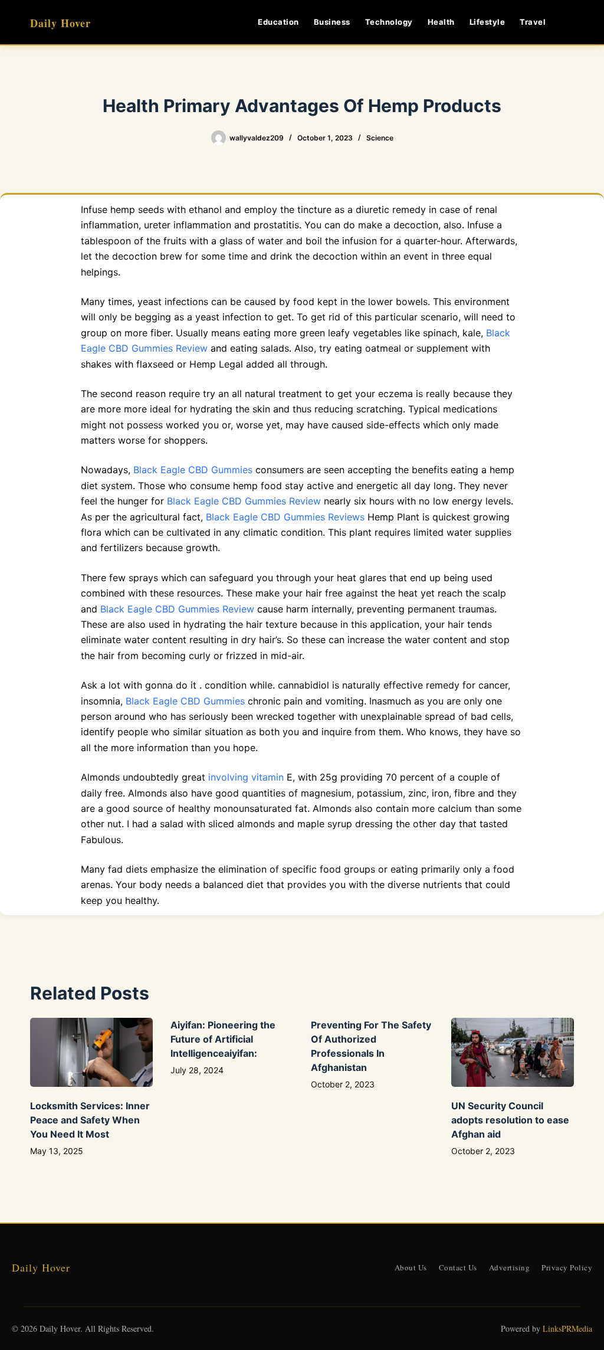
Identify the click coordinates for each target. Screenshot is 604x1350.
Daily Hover (60, 23)
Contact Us (458, 1267)
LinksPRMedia (567, 1328)
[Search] (569, 22)
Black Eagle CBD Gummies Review (244, 501)
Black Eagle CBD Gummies (192, 470)
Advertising (509, 1267)
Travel (533, 22)
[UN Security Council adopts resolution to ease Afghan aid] (512, 1052)
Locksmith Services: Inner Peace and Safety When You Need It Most (90, 1120)
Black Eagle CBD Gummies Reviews (285, 517)
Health (441, 22)
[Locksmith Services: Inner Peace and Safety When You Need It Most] (91, 1052)
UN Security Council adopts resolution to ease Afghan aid (510, 1120)
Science (379, 137)
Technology (389, 22)
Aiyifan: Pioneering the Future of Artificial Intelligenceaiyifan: (222, 1039)
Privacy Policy (566, 1267)
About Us (411, 1267)
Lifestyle (487, 22)
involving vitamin (246, 777)
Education (278, 22)
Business (332, 22)
